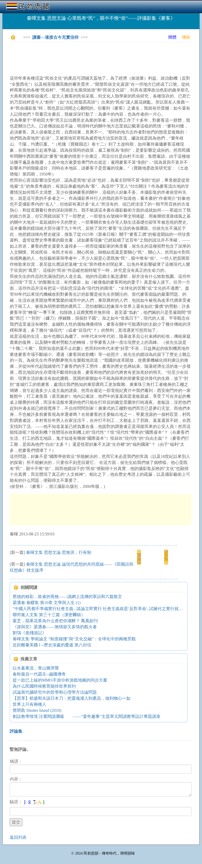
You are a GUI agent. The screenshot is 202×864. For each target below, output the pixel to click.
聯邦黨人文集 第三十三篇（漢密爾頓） (49, 614)
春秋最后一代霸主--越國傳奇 (39, 674)
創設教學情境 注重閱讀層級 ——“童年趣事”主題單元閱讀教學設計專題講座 (86, 716)
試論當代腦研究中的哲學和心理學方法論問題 (55, 692)
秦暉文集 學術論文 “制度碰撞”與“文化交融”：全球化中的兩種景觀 (74, 639)
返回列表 (18, 837)
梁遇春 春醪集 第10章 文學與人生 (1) (46, 602)
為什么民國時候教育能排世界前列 (44, 686)
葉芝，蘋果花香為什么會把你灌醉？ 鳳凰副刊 (55, 620)
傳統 (186, 37)
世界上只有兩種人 (29, 704)
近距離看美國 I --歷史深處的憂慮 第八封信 (52, 645)
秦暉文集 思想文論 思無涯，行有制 (65, 552)
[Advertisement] (105, 58)
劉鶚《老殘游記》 (29, 633)
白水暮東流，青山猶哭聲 (36, 668)
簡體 (172, 37)
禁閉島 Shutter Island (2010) (37, 710)
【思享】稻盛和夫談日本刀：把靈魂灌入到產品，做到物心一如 (71, 698)
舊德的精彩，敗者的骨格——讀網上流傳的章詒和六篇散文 (67, 596)
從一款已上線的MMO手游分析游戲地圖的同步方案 (60, 680)
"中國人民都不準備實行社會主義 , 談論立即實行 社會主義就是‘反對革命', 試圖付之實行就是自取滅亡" (107, 608)
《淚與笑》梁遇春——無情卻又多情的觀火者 (55, 627)
